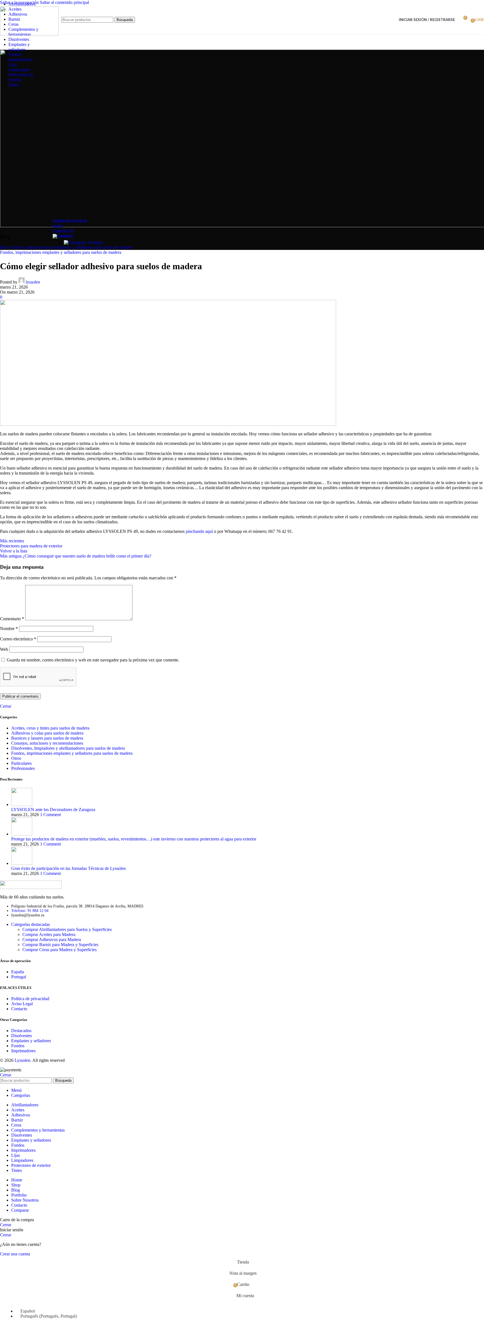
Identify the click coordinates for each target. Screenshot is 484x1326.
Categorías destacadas (30, 924)
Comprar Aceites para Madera (48, 934)
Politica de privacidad (30, 998)
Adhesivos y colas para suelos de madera (47, 733)
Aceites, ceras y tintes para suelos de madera (50, 728)
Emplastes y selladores (31, 1040)
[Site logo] (29, 34)
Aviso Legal (22, 1003)
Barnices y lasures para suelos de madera (47, 738)
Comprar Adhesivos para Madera (51, 939)
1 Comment (50, 814)
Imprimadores (23, 1050)
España (17, 971)
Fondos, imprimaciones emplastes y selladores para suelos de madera (60, 252)
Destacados (21, 1030)
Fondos (17, 1045)
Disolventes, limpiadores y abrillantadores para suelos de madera (68, 748)
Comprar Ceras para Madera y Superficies (59, 949)
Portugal (18, 976)
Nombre (9, 628)
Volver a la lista (13, 551)
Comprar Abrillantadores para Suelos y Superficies (67, 929)
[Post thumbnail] (21, 804)
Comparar (20, 1210)
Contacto (19, 1008)
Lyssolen (22, 1060)
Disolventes (21, 1035)
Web (4, 649)
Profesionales (23, 768)
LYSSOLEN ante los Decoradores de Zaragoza (53, 809)
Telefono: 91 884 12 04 (29, 911)
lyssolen (33, 282)
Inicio (5, 247)
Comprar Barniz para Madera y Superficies (60, 944)
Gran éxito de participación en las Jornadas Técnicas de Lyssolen (68, 868)
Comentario (12, 618)
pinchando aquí (199, 531)
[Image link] (31, 887)
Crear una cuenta (15, 1253)
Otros (16, 758)
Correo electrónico (18, 639)
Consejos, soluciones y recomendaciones (47, 743)
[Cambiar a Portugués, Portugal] (83, 242)
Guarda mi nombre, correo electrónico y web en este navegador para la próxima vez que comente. (93, 660)
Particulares (21, 763)
